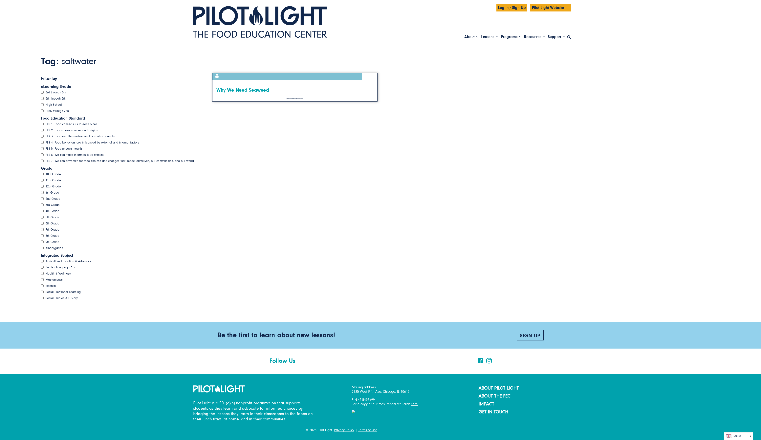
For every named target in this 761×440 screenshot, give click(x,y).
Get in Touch (493, 412)
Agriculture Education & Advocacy (68, 261)
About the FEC (495, 396)
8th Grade (52, 235)
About (469, 37)
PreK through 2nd (57, 110)
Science (51, 285)
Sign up (530, 335)
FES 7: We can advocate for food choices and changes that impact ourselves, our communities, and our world (120, 161)
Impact (486, 404)
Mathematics (54, 279)
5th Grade (52, 217)
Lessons (487, 37)
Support (554, 37)
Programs (509, 37)
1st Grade (52, 192)
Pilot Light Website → (550, 8)
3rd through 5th (56, 92)
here (414, 404)
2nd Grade (53, 198)
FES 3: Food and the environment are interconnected (81, 136)
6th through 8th (56, 98)
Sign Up (519, 8)
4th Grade (52, 211)
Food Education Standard (63, 118)
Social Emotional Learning (63, 292)
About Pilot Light (499, 388)
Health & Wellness (58, 273)
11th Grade (53, 180)
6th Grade (52, 223)
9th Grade (52, 241)
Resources (532, 37)
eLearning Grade (56, 87)
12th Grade (53, 186)
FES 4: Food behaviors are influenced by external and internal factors (92, 142)
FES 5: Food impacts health (64, 148)
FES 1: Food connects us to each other (71, 124)
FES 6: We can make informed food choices (75, 154)
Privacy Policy (344, 430)
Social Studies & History (62, 298)
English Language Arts (61, 267)
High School (54, 104)
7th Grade (52, 229)
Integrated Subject (57, 256)
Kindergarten (54, 248)
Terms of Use (367, 430)
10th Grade (53, 174)
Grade (46, 168)
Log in (503, 8)
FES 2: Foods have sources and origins (72, 130)
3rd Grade (53, 204)
